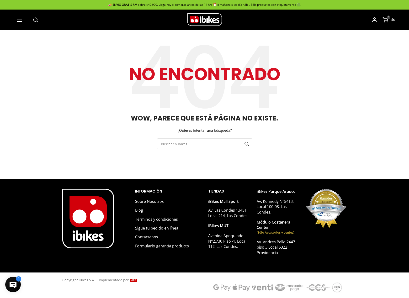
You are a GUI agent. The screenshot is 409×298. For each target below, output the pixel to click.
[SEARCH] (246, 143)
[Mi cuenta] (374, 20)
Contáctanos (146, 237)
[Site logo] (204, 19)
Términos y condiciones (156, 219)
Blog (139, 210)
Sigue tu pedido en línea (156, 228)
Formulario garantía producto (162, 246)
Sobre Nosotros (149, 201)
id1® (133, 280)
